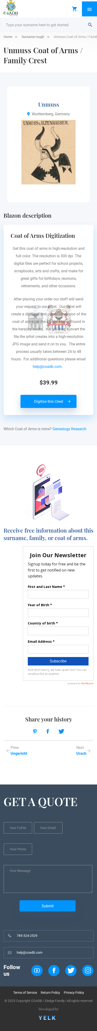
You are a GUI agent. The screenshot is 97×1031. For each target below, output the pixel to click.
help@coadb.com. (49, 366)
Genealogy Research (69, 429)
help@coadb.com (29, 952)
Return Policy (50, 992)
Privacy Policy (74, 992)
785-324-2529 (27, 936)
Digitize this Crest (48, 401)
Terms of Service (25, 992)
